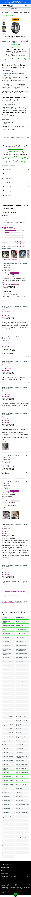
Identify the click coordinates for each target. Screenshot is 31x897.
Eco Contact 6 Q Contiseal (7, 685)
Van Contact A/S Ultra (6, 804)
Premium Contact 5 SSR (7, 716)
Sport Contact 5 (19, 752)
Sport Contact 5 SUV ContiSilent (6, 769)
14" (6, 158)
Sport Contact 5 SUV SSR (21, 768)
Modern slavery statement (9, 878)
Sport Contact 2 (19, 744)
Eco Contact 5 (19, 669)
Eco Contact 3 (5, 669)
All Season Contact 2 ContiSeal (6, 622)
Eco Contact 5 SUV (20, 673)
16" (19, 158)
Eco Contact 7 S (19, 697)
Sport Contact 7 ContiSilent (21, 784)
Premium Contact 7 (20, 728)
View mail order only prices (24, 165)
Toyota (8, 342)
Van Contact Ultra (5, 812)
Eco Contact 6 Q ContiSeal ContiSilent (21, 685)
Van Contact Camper (6, 808)
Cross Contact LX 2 (6, 645)
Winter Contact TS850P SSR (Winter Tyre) (7, 840)
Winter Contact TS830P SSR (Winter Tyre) (22, 832)
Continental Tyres (17, 12)
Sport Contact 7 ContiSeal (7, 784)
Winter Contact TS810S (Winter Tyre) (21, 828)
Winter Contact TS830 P (7, 832)
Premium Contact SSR (20, 740)
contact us (6, 602)
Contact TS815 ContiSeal (21, 629)
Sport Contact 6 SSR (20, 780)
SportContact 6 (5, 788)
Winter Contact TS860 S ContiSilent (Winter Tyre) (7, 848)
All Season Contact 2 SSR (21, 621)
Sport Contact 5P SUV (20, 776)
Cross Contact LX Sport (21, 645)
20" (22, 162)
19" (16, 162)
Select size (15, 58)
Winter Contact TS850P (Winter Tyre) (7, 836)
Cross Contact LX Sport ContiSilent (6, 654)
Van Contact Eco (19, 808)
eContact (4, 704)
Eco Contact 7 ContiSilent (7, 697)
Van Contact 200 (19, 796)
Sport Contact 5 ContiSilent (7, 760)
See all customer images (10, 259)
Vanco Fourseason (20, 820)
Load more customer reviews (15, 592)
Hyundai (9, 269)
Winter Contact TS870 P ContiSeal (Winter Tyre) (7, 856)
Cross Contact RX (5, 657)
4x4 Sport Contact (20, 617)
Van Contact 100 (5, 796)
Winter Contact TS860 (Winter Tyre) (8, 844)
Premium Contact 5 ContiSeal (22, 712)
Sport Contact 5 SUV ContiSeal (22, 764)
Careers (2, 879)
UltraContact (19, 792)
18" (9, 162)
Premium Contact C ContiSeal (8, 736)
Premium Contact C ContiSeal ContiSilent (22, 737)
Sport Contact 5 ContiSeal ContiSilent (21, 757)
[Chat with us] (15, 894)
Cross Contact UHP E (6, 665)
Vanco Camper (19, 816)
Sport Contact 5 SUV (6, 764)
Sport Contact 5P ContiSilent (22, 772)
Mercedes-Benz (10, 311)
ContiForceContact (6, 633)
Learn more (23, 55)
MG (7, 418)
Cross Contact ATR (20, 637)
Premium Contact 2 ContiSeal (22, 708)
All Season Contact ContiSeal (8, 625)
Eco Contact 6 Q (19, 681)
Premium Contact (19, 704)
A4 (7, 531)
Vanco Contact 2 (5, 820)
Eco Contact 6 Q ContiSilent (7, 689)
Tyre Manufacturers (8, 12)
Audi (8, 530)
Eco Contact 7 (5, 693)
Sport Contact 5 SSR (20, 760)
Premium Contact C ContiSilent (6, 741)
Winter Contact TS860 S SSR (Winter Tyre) (22, 848)
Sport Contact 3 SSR (6, 752)
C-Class (9, 313)
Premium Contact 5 (6, 712)
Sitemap (18, 878)
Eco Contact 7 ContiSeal (21, 693)
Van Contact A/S (19, 800)
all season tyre (24, 137)
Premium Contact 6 (6, 720)
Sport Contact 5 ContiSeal (7, 756)
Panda (8, 488)
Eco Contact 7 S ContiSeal (7, 701)
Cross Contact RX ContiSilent (8, 661)
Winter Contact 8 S (6, 828)
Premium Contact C (20, 732)
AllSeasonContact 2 (20, 625)
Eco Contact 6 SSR (20, 689)
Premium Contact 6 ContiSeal (22, 720)
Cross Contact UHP (20, 661)
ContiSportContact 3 (20, 633)
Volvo (8, 570)
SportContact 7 (19, 788)
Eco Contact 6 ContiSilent (7, 681)
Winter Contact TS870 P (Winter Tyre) (21, 852)
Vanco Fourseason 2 (6, 824)
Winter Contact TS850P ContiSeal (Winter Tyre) (21, 836)
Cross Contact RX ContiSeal (21, 657)
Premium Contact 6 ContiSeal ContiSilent (8, 725)
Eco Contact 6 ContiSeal (21, 677)
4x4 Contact (4, 617)
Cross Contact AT (5, 637)
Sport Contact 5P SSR (6, 776)
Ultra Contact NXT (5, 792)
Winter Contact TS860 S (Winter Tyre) (21, 844)
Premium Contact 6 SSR (7, 728)
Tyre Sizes (3, 870)
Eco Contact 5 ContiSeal (7, 673)
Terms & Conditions (15, 876)
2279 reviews (21, 38)
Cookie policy (23, 876)
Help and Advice (4, 873)
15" (12, 158)
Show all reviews (11, 597)
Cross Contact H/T (6, 641)
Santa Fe (9, 270)
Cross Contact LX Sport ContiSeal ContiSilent (21, 650)
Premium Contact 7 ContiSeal (8, 732)
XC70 (8, 572)
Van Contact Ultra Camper (21, 812)
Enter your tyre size (15, 151)
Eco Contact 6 (5, 677)
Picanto (9, 368)
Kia (7, 367)
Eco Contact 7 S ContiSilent (21, 701)
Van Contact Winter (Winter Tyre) (7, 817)
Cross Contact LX (19, 641)
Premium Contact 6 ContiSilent (20, 725)
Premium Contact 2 (6, 708)
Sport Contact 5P (5, 772)
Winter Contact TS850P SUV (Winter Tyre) (22, 840)
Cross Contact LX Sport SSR (21, 653)
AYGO (8, 344)
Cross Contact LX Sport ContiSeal (6, 650)
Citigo (8, 394)
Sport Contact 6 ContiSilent (7, 780)
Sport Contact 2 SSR (6, 748)
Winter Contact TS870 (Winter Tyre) (8, 852)
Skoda (8, 392)
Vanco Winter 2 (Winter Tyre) (22, 824)
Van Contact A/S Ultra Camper (22, 804)
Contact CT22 (5, 629)
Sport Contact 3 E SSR (20, 748)
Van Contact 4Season (6, 800)
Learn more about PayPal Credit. (15, 891)
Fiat (7, 487)
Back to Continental (8, 15)
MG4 (8, 420)
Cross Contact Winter (20, 665)
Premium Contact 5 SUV (21, 716)
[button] (22, 5)
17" (25, 158)
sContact (4, 744)
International (23, 878)
